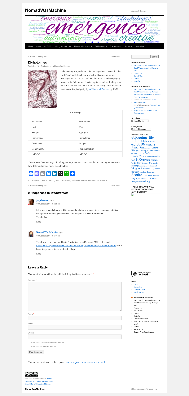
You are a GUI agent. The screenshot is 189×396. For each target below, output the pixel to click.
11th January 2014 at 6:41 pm (48, 235)
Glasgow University (149, 162)
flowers (146, 159)
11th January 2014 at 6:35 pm (48, 203)
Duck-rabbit (117, 56)
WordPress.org (139, 292)
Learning (51, 180)
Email (31, 323)
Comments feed (139, 289)
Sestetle (153, 99)
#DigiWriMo (150, 141)
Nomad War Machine (83, 46)
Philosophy (66, 180)
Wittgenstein (136, 181)
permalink (103, 180)
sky (133, 178)
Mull (145, 168)
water (154, 178)
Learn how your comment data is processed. (85, 362)
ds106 (136, 159)
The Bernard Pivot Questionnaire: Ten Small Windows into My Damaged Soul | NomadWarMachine (147, 92)
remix (151, 171)
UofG (149, 178)
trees (144, 178)
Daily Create (139, 156)
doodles (157, 156)
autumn (147, 147)
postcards (144, 171)
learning (141, 165)
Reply (38, 221)
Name (31, 314)
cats (159, 150)
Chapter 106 (138, 73)
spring (139, 178)
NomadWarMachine (45, 10)
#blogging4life (142, 137)
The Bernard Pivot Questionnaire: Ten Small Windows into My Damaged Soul (147, 68)
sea (146, 175)
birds (156, 147)
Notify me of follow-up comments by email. (47, 342)
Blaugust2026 (147, 150)
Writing (84, 180)
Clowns (136, 78)
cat (155, 150)
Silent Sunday (153, 175)
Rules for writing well (37, 56)
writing (146, 181)
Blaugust (135, 150)
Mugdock (136, 168)
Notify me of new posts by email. (43, 346)
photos (157, 168)
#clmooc (138, 140)
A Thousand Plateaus (99, 89)
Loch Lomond (151, 165)
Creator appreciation (141, 318)
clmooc (134, 153)
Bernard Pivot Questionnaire (144, 332)
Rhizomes (76, 180)
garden (154, 159)
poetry (135, 171)
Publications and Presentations (108, 46)
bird (152, 147)
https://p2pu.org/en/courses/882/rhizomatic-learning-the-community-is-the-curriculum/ (76, 245)
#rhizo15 (136, 147)
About (38, 46)
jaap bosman (42, 200)
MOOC (58, 180)
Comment (32, 280)
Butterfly (137, 81)
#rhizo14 (150, 144)
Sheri (135, 102)
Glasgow (136, 162)
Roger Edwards (139, 110)
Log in (136, 284)
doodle (150, 156)
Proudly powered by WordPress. (145, 389)
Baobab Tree (138, 76)
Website (31, 332)
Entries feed (138, 287)
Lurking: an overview (62, 46)
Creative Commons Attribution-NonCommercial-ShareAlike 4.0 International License (39, 381)
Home (30, 46)
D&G (147, 153)
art (142, 147)
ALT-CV (47, 46)
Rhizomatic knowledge (134, 46)
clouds (141, 153)
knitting (134, 165)
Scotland (138, 174)
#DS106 (138, 144)
